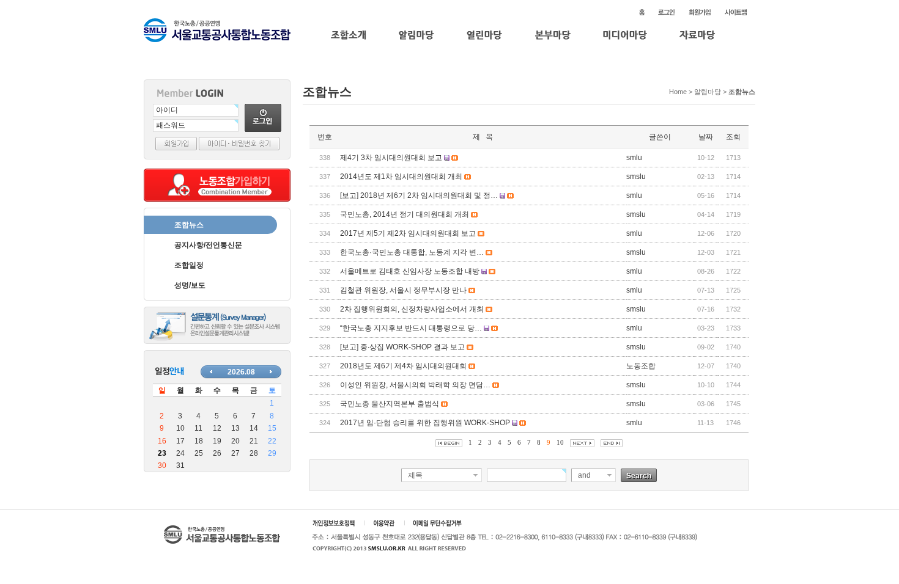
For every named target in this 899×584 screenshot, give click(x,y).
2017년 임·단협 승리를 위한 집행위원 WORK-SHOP (425, 422)
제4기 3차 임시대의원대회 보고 (391, 157)
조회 (733, 137)
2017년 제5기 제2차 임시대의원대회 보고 (408, 233)
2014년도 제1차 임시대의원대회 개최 (401, 176)
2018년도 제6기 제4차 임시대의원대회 (403, 366)
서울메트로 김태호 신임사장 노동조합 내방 (409, 271)
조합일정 (189, 265)
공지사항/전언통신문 (208, 245)
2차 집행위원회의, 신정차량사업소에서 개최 (412, 309)
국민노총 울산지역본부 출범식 (389, 404)
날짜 (705, 137)
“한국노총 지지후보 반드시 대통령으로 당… (411, 328)
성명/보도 (189, 285)
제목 (415, 475)
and (584, 475)
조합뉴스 (189, 225)
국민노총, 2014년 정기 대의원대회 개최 (404, 214)
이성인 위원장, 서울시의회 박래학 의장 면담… (415, 385)
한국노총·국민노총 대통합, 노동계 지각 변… (412, 252)
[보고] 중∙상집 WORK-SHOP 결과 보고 (402, 347)
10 (560, 442)
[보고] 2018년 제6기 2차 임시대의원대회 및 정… (419, 195)
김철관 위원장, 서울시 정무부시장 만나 (403, 290)
